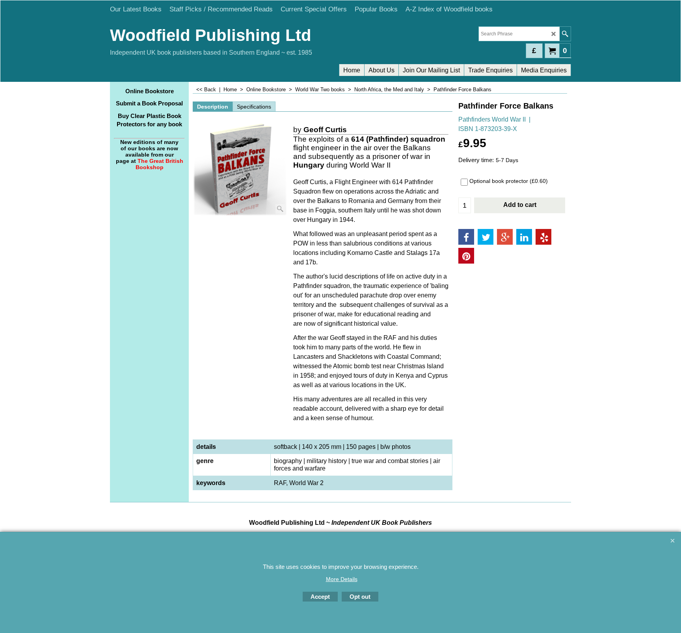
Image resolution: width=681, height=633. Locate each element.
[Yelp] (543, 237)
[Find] (565, 34)
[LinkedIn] (524, 237)
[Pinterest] (466, 256)
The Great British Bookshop (159, 164)
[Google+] (505, 237)
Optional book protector (508, 181)
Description (212, 106)
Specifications (254, 106)
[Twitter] (485, 237)
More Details (341, 579)
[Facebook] (466, 237)
